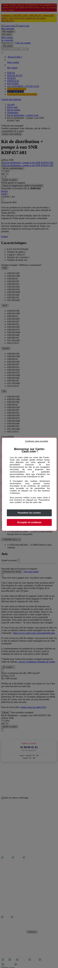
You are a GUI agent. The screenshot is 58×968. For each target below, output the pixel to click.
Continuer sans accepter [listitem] (36, 441)
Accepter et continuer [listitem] (29, 522)
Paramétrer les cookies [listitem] (29, 513)
